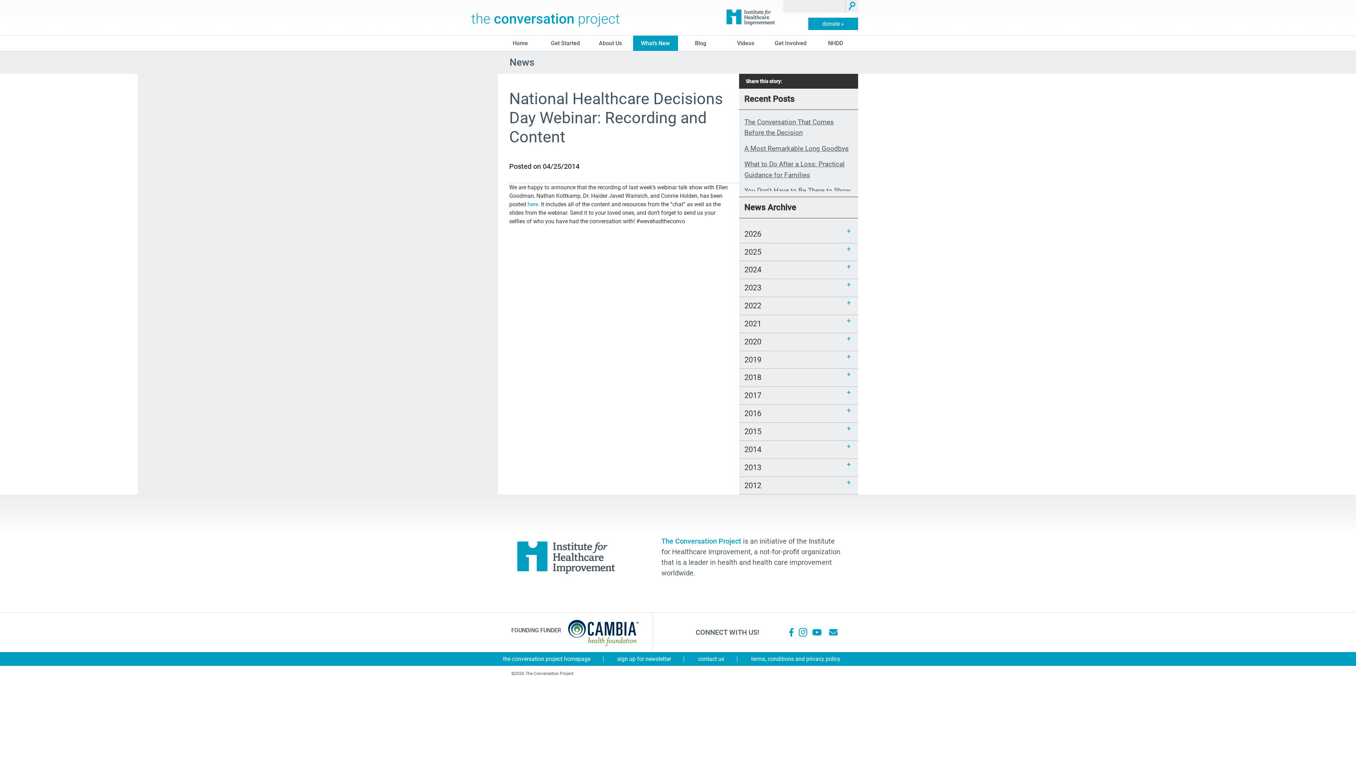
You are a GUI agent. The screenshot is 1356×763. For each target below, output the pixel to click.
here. (534, 204)
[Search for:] (814, 6)
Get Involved (791, 43)
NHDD (835, 43)
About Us (610, 43)
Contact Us (711, 659)
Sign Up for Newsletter (644, 659)
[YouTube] (816, 632)
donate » (833, 23)
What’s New (655, 43)
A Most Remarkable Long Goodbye (796, 148)
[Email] (833, 632)
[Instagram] (803, 632)
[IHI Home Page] (750, 17)
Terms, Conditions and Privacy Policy (795, 659)
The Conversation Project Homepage (546, 659)
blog (700, 43)
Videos (745, 43)
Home (520, 43)
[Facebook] (791, 632)
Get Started (565, 43)
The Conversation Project (545, 17)
